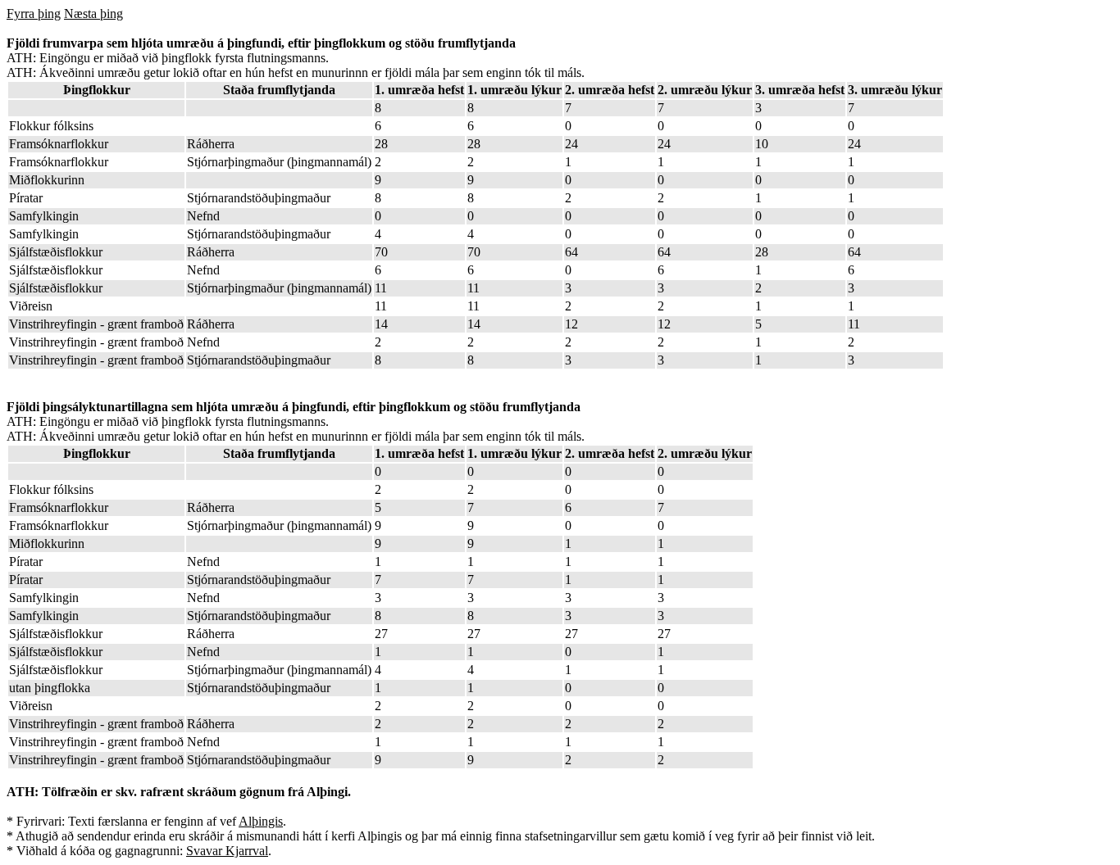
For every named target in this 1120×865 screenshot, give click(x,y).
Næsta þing (93, 13)
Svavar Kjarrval (227, 851)
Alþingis (261, 821)
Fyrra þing (34, 13)
